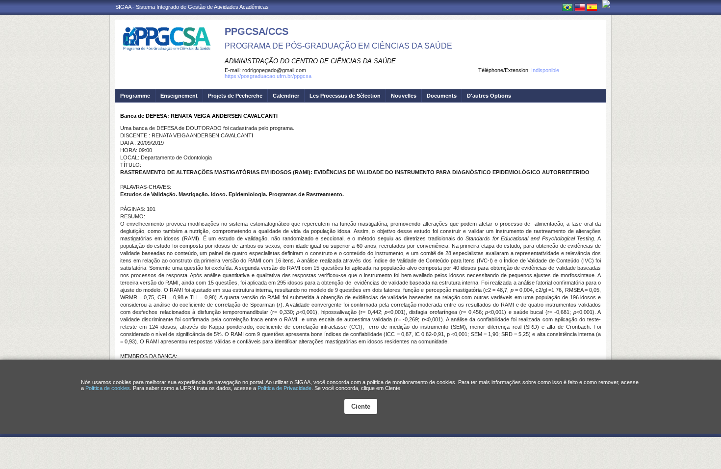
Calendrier (286, 96)
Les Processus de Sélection (345, 96)
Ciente (360, 406)
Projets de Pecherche (235, 96)
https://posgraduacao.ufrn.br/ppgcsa (268, 76)
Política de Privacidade (284, 388)
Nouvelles (403, 96)
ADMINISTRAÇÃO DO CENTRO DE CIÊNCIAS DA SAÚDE (310, 61)
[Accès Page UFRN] (606, 4)
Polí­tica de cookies (107, 388)
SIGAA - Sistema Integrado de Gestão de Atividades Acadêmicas (192, 7)
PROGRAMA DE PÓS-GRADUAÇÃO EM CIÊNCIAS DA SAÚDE (338, 46)
